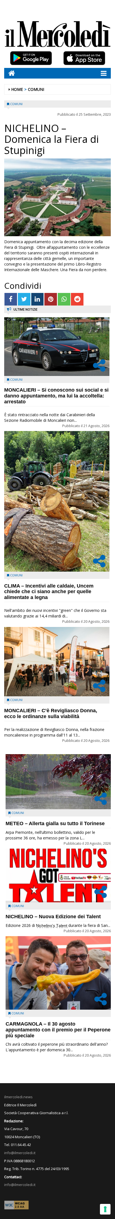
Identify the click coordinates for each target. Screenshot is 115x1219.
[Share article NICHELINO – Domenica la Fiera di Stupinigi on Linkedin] (37, 299)
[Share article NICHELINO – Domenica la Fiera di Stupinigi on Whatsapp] (64, 299)
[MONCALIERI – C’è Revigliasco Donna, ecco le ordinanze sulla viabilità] (56, 662)
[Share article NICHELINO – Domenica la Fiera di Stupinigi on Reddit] (77, 299)
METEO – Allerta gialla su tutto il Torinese (55, 823)
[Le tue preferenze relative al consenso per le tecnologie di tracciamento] (105, 1209)
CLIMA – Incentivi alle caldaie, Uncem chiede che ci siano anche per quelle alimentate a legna (49, 591)
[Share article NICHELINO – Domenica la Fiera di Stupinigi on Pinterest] (50, 299)
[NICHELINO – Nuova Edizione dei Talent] (58, 875)
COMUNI (36, 89)
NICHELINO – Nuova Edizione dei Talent (53, 916)
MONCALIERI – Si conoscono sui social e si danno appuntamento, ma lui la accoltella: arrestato (56, 395)
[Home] (9, 73)
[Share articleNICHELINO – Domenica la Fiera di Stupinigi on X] (24, 299)
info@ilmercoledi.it (19, 1184)
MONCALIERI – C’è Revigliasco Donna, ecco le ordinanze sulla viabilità (50, 713)
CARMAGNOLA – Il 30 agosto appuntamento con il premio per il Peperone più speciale (58, 1029)
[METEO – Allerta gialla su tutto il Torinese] (58, 781)
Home (17, 89)
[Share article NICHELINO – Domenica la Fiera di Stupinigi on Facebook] (10, 299)
